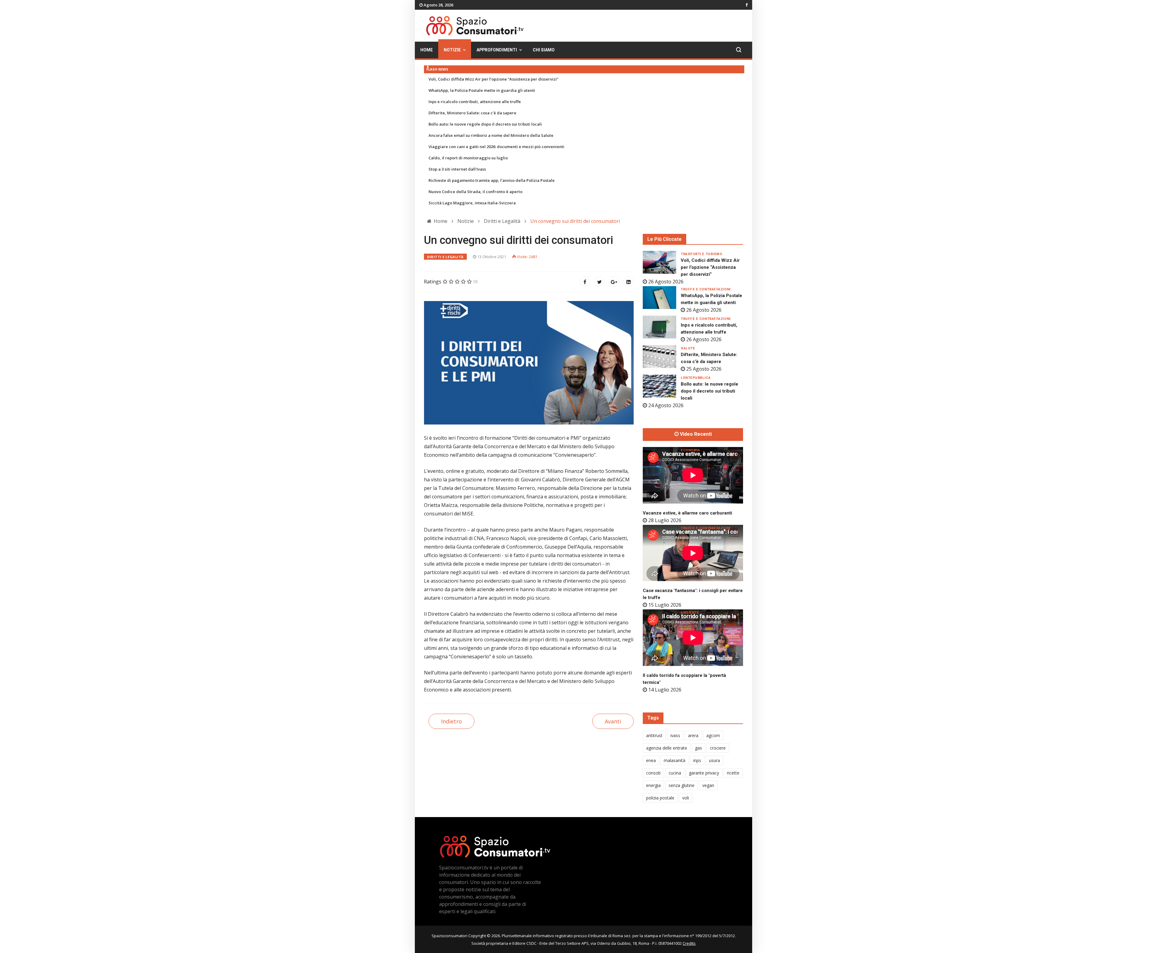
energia (653, 785)
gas (698, 748)
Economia (690, 450)
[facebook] (746, 5)
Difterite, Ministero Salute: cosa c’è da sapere (472, 113)
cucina (675, 773)
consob (653, 773)
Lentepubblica (696, 377)
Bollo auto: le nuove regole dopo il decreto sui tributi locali (485, 124)
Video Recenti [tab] (695, 434)
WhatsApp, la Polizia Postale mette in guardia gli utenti (482, 90)
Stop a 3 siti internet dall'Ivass (457, 169)
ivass (675, 735)
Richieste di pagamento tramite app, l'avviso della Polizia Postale (492, 180)
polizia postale (660, 798)
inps (697, 760)
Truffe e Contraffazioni (706, 289)
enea (651, 760)
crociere (718, 748)
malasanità (674, 760)
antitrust (654, 735)
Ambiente (690, 612)
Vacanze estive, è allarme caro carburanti (687, 513)
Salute (688, 348)
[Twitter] (599, 281)
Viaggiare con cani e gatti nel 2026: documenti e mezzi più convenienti (496, 146)
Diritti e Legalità (445, 257)
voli (685, 798)
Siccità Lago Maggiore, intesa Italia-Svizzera (472, 203)
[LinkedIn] (628, 281)
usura (714, 760)
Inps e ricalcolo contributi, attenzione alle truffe (475, 101)
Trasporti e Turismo (701, 254)
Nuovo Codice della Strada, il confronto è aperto (475, 191)
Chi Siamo (544, 50)
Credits (689, 943)
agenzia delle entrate (666, 748)
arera (693, 735)
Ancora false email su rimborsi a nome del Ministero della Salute (491, 135)
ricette (733, 773)
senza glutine (681, 785)
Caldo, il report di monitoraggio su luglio (468, 158)
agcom (713, 735)
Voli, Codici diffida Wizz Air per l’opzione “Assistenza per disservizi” (493, 79)
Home (426, 50)
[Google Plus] (614, 281)
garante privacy (704, 773)
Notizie (452, 50)
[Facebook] (585, 281)
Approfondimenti (497, 50)
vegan (708, 785)
